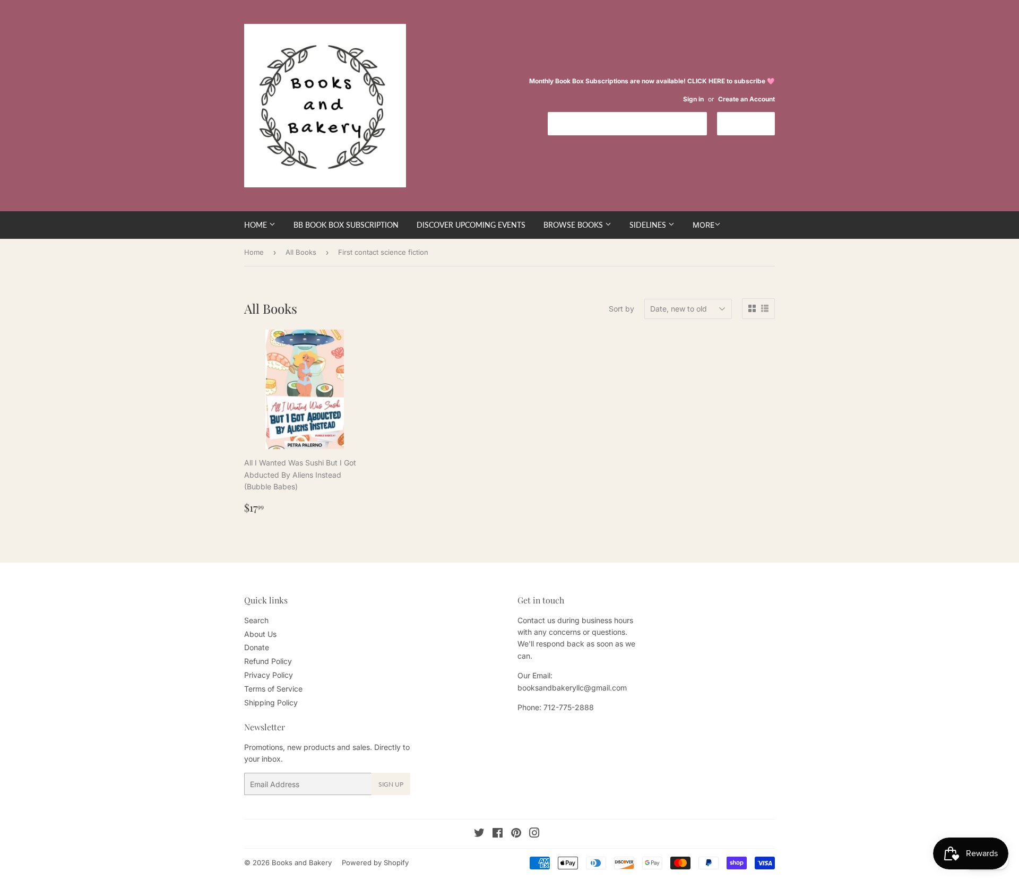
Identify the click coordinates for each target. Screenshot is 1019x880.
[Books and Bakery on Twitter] (479, 834)
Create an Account (746, 99)
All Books (301, 252)
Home (256, 224)
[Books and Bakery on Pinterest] (516, 834)
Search (256, 620)
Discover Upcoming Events (471, 224)
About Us (260, 634)
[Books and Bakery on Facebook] (497, 834)
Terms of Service (273, 688)
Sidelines (648, 224)
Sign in (693, 99)
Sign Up (390, 784)
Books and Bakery (302, 862)
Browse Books (574, 224)
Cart (754, 122)
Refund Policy (268, 661)
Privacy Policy (268, 674)
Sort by (621, 308)
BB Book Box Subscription (346, 224)
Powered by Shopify (375, 862)
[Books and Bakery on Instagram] (534, 834)
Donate (256, 647)
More (703, 224)
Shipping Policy (271, 702)
